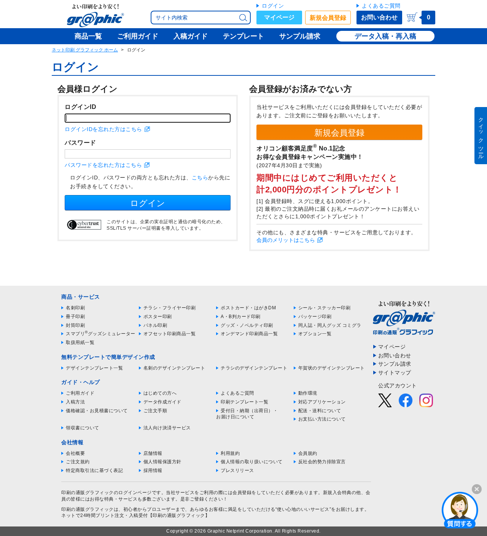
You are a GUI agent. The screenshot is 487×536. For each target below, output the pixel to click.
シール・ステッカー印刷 (324, 307)
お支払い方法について (322, 419)
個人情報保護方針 (162, 461)
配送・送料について (319, 410)
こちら (200, 177)
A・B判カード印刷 (241, 316)
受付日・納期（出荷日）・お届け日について (247, 414)
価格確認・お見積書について (97, 410)
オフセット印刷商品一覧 (169, 333)
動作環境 (307, 393)
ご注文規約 (78, 461)
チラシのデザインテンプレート (254, 368)
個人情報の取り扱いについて (252, 461)
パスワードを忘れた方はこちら (103, 165)
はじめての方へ (160, 393)
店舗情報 (152, 453)
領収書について (82, 427)
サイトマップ (394, 373)
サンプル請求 (394, 364)
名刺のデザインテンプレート (174, 368)
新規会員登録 (328, 17)
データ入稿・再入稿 (385, 36)
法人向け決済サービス (167, 427)
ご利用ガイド (80, 393)
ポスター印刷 (157, 316)
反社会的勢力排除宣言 (322, 461)
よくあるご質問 (381, 6)
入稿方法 (75, 402)
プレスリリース (237, 470)
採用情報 (152, 470)
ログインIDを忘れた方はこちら (103, 129)
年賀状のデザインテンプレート (331, 368)
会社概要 (75, 453)
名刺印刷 (75, 307)
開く (460, 510)
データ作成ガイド (162, 402)
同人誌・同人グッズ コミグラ (329, 325)
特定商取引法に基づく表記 (94, 470)
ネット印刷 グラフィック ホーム (85, 50)
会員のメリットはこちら (285, 240)
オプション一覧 (315, 333)
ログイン (273, 6)
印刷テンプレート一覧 (244, 402)
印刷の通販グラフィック (87, 509)
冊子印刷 (75, 316)
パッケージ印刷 (315, 316)
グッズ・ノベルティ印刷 (247, 325)
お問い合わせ (379, 17)
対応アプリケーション (322, 402)
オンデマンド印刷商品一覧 (249, 333)
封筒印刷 (75, 325)
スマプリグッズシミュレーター (100, 333)
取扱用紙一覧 (80, 342)
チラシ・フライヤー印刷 (169, 307)
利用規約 (230, 453)
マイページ (279, 17)
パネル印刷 (155, 325)
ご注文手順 (155, 410)
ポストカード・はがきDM (248, 307)
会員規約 (307, 453)
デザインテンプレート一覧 (94, 368)
